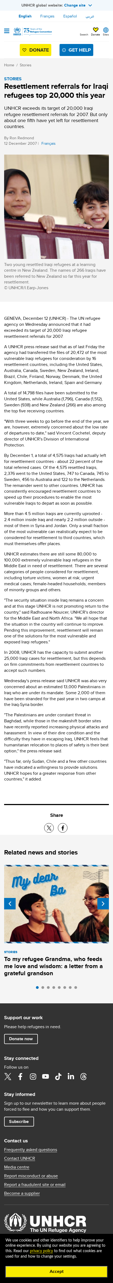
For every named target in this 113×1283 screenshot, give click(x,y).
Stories (26, 65)
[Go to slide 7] (71, 989)
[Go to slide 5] (60, 989)
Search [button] (84, 34)
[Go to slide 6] (66, 989)
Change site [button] (75, 5)
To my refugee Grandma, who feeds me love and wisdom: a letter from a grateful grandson (53, 966)
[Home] (32, 31)
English (25, 16)
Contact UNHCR (19, 1158)
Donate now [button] (21, 1039)
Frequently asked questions (30, 1150)
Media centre (16, 1167)
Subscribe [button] (19, 1121)
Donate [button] (95, 34)
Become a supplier (22, 1193)
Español (70, 16)
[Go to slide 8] (77, 989)
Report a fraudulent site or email (35, 1185)
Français (47, 16)
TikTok (58, 1076)
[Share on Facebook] (62, 828)
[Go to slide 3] (49, 989)
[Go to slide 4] (55, 989)
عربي (90, 16)
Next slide (103, 903)
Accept (57, 1271)
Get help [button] (80, 50)
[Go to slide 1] (38, 989)
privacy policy (41, 1251)
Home (9, 65)
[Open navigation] (6, 31)
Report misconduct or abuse (31, 1176)
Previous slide (10, 903)
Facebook (20, 1076)
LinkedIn (70, 1076)
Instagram (32, 1076)
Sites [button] (106, 34)
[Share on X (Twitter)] (49, 828)
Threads (83, 1076)
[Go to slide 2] (44, 989)
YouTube (45, 1076)
